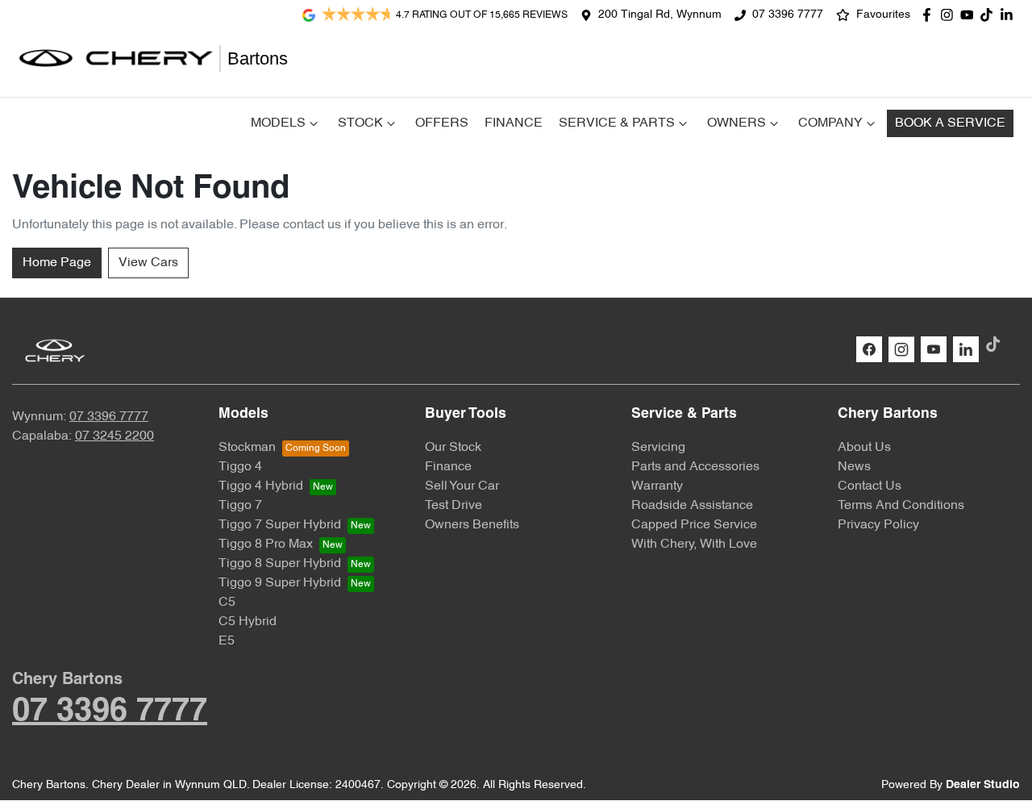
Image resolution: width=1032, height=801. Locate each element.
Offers (441, 123)
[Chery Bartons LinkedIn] (1010, 15)
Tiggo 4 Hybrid (260, 486)
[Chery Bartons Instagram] (950, 15)
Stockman (247, 447)
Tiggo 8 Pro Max (265, 544)
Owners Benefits (472, 525)
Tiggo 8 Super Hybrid (279, 563)
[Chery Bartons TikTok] (996, 344)
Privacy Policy (878, 525)
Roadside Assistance (692, 505)
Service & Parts (617, 123)
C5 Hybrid (247, 621)
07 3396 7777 (787, 15)
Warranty (657, 486)
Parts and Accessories (695, 467)
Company (830, 123)
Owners (736, 123)
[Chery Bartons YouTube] (970, 15)
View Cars (148, 263)
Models (278, 123)
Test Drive (453, 505)
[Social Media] (990, 15)
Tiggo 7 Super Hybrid (279, 525)
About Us (864, 447)
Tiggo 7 (240, 505)
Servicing (658, 447)
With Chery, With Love (694, 544)
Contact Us (869, 486)
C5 (226, 602)
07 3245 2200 (114, 436)
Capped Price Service (694, 525)
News (854, 467)
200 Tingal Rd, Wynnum (660, 15)
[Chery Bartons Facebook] (930, 15)
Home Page (57, 263)
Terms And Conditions (901, 505)
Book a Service (950, 123)
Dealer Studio (983, 785)
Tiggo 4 (240, 467)
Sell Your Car (462, 486)
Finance (514, 123)
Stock (360, 123)
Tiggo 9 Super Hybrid (279, 583)
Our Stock (453, 447)
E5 (226, 641)
